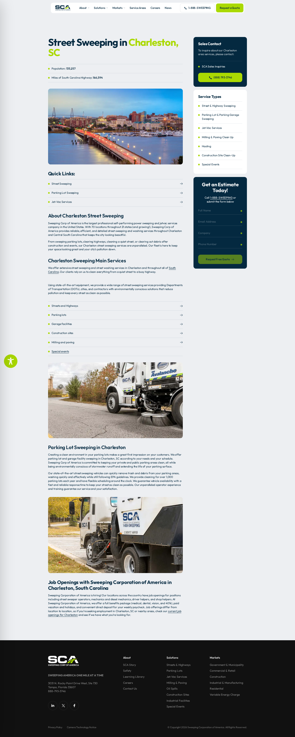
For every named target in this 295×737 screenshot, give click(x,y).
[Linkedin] (52, 705)
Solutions (99, 8)
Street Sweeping (61, 183)
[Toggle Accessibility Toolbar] (10, 361)
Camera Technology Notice (81, 727)
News (168, 8)
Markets (117, 8)
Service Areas (138, 8)
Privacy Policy (55, 727)
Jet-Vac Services (62, 201)
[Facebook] (74, 705)
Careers (155, 8)
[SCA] (62, 7)
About (83, 8)
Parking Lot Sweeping (65, 192)
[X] (63, 705)
